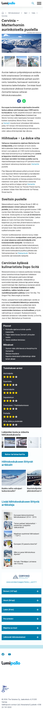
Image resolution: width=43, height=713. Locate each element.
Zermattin (35, 164)
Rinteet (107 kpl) (10, 591)
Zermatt (6, 123)
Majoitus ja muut (10, 628)
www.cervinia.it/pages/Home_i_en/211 (21, 582)
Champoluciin (23, 253)
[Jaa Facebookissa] (19, 101)
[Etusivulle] (12, 3)
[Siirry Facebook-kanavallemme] (3, 654)
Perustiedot (8, 619)
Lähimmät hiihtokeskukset (14, 637)
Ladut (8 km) (8, 610)
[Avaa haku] (33, 3)
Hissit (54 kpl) (9, 600)
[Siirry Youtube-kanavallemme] (9, 654)
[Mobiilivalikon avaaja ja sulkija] (39, 3)
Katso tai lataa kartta (15, 454)
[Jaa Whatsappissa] (24, 101)
